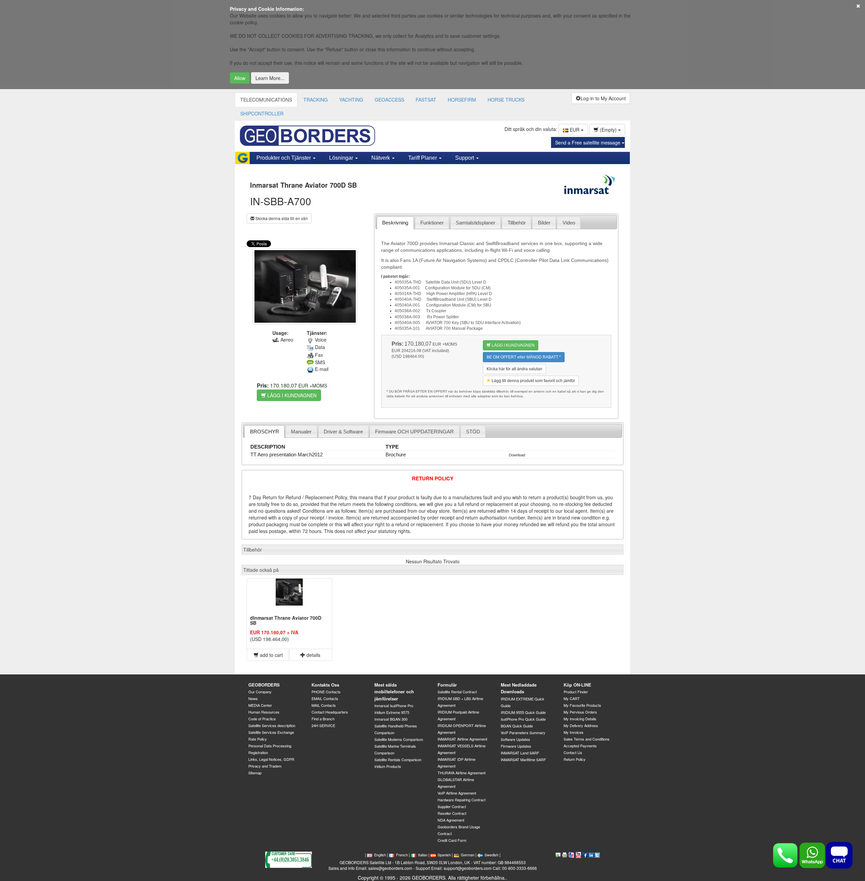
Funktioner (432, 222)
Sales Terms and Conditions (587, 739)
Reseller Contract (452, 813)
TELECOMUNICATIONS (266, 99)
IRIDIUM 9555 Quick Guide (523, 712)
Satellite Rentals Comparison (397, 759)
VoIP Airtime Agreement (457, 793)
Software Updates (515, 739)
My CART (572, 698)
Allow (239, 78)
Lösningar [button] (341, 158)
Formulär (447, 685)
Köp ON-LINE (577, 685)
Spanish (444, 854)
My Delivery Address (581, 725)
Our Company (260, 691)
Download (517, 455)
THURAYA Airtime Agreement (462, 772)
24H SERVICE (323, 725)
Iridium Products (387, 766)
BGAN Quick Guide (517, 725)
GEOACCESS (389, 99)
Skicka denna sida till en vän (281, 218)
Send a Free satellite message (588, 142)
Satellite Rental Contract (457, 691)
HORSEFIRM (462, 99)
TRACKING (315, 99)
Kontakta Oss (325, 685)
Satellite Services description (271, 725)
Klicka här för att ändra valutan (514, 369)
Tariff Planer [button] (423, 158)
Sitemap (255, 772)
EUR (574, 129)
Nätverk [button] (381, 158)
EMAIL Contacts (325, 698)
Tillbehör (517, 222)
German (467, 854)
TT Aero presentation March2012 (286, 454)
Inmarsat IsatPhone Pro (393, 705)
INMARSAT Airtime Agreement (462, 739)
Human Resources (263, 712)
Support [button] (465, 158)
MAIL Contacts (324, 705)
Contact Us (573, 752)
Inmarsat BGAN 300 (390, 719)
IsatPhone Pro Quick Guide (523, 719)
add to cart (270, 654)
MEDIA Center (260, 705)
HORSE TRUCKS (506, 99)
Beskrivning (395, 222)
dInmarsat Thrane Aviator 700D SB (285, 620)
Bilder (544, 222)
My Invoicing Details (580, 718)
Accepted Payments (580, 745)
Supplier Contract (452, 806)
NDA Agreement (451, 820)
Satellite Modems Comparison (398, 739)
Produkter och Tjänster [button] (284, 158)
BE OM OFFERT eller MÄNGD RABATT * (524, 357)
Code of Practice (262, 718)
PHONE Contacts (326, 691)
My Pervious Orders (580, 712)
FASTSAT (426, 99)
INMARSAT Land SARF (520, 752)
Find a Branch (323, 718)
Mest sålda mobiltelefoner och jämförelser (394, 692)
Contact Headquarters (330, 712)
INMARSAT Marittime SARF (523, 759)
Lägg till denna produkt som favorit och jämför (533, 380)
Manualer (301, 431)
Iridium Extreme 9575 (391, 712)
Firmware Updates (516, 746)
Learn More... (270, 78)
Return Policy (575, 759)
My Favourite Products (582, 705)
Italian (422, 854)
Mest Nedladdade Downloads (519, 688)
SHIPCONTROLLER (261, 113)
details (312, 654)
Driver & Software (343, 431)
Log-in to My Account (603, 98)
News (253, 698)
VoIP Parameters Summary (523, 732)
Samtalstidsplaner (475, 222)
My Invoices (574, 732)
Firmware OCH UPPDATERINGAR (414, 431)
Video (569, 222)
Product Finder (576, 691)
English (380, 854)
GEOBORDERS (264, 685)
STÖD (473, 431)
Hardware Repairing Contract (462, 799)
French (402, 854)
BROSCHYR (264, 431)
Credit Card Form (452, 840)
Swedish (491, 854)
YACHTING (351, 99)
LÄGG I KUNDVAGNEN (291, 395)
